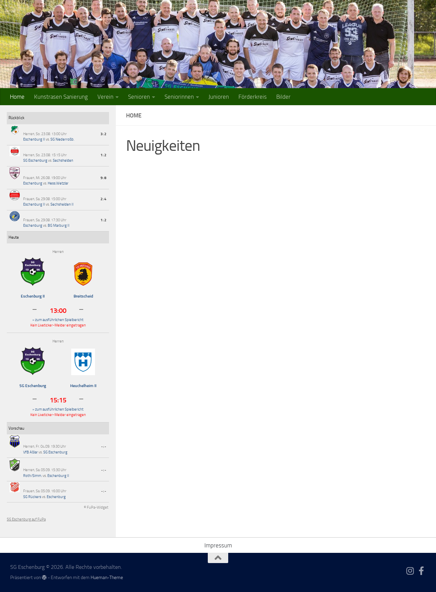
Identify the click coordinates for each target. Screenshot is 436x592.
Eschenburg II (34, 139)
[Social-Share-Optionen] (133, 254)
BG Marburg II (58, 225)
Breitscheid (83, 296)
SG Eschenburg (35, 160)
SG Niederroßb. (62, 139)
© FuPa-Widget (96, 507)
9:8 (103, 178)
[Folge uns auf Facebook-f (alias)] (421, 570)
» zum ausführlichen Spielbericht (57, 320)
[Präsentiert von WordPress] (44, 577)
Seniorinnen (179, 96)
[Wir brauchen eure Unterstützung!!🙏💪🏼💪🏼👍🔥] (276, 310)
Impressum (218, 545)
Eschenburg (32, 183)
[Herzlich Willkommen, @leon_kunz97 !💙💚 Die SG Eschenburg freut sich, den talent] (176, 210)
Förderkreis (252, 96)
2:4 (103, 199)
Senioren (139, 96)
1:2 (103, 155)
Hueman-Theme (107, 577)
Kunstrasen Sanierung (61, 96)
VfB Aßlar (30, 452)
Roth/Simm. (32, 476)
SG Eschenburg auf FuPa (26, 519)
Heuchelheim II (83, 385)
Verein (105, 96)
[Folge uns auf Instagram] (410, 570)
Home (17, 96)
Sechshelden (63, 160)
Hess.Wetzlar (58, 183)
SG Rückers (32, 497)
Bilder (283, 96)
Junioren (218, 96)
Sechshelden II (62, 204)
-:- (104, 446)
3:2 (103, 134)
